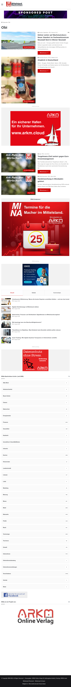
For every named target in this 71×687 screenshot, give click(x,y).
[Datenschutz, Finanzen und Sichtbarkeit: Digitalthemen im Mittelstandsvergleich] (6, 317)
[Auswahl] (2, 5)
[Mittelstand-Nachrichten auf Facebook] (14, 597)
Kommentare (57, 292)
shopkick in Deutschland (48, 60)
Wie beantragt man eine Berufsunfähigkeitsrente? (27, 322)
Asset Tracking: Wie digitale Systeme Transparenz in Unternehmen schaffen (34, 337)
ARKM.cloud (63, 678)
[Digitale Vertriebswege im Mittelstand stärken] (6, 309)
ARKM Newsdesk (43, 176)
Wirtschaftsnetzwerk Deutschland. (37, 683)
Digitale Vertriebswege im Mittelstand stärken (25, 307)
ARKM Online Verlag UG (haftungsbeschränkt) (43, 678)
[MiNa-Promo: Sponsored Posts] (35, 14)
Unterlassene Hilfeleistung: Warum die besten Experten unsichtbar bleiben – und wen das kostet (40, 299)
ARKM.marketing (35, 106)
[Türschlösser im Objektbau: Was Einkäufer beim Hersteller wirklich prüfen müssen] (6, 332)
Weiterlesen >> (44, 53)
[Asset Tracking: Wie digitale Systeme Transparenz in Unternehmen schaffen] (6, 340)
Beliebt (34, 292)
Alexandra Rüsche (43, 57)
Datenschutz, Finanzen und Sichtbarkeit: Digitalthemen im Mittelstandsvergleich (36, 314)
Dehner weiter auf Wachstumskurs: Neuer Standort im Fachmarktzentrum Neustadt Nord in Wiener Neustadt (53, 37)
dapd (40, 154)
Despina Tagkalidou (43, 32)
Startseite (5, 22)
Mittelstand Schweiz (40, 681)
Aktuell (12, 292)
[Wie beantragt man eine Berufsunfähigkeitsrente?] (6, 324)
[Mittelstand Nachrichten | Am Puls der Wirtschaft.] (14, 4)
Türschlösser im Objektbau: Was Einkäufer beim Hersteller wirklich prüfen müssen (36, 330)
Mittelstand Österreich (28, 681)
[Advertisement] (35, 651)
